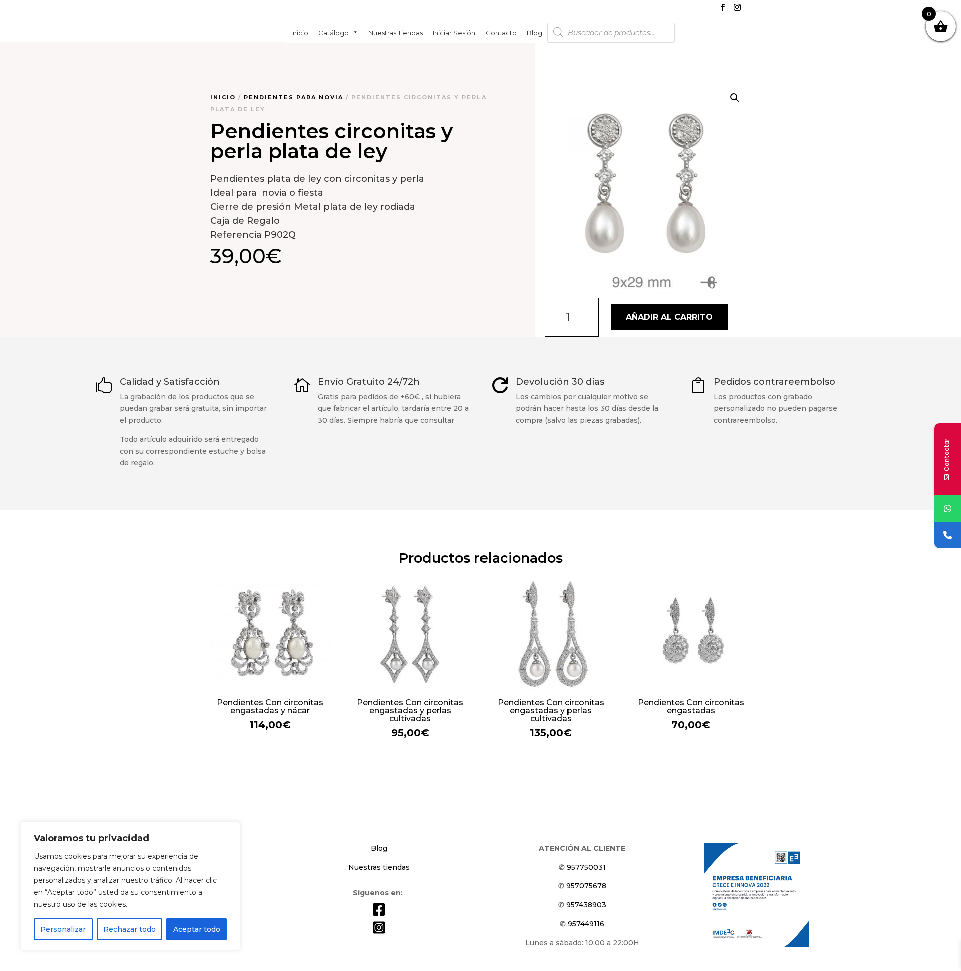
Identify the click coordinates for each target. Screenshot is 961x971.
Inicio (299, 32)
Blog (534, 32)
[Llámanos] (947, 535)
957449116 (586, 923)
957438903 (586, 904)
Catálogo (333, 32)
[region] (130, 886)
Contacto (501, 32)
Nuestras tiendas (395, 32)
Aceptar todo (196, 929)
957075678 (586, 885)
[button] (735, 98)
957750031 (586, 867)
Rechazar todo (129, 929)
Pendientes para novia (293, 97)
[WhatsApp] (947, 508)
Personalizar (63, 929)
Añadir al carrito (669, 317)
